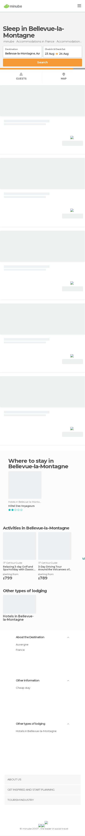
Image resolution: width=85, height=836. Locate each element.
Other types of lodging (30, 723)
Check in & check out (55, 48)
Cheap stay (23, 687)
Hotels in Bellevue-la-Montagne (18, 618)
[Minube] (13, 6)
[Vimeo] (47, 814)
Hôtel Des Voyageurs (21, 506)
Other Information (27, 680)
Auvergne (22, 644)
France (20, 649)
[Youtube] (52, 814)
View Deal (72, 143)
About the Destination (30, 637)
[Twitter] (41, 814)
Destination (11, 48)
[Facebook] (36, 814)
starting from (10, 574)
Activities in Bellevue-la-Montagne (36, 528)
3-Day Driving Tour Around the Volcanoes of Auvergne (53, 568)
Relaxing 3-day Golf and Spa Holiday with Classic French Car (18, 568)
